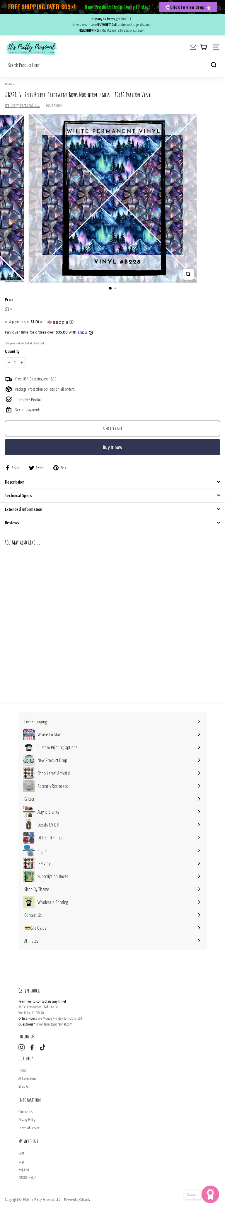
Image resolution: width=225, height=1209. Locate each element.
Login (22, 1161)
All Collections (27, 1078)
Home (8, 83)
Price (9, 299)
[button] (112, 322)
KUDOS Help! (27, 1177)
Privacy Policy (26, 1119)
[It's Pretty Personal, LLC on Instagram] (21, 1047)
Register (23, 1169)
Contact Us (25, 1111)
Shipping (10, 343)
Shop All (23, 1086)
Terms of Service (29, 1127)
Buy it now (112, 447)
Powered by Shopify (77, 1199)
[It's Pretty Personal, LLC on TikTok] (43, 1047)
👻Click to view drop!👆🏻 (188, 7)
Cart (21, 1153)
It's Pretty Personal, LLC (22, 105)
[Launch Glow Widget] (210, 1194)
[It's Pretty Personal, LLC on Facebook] (32, 1047)
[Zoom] (188, 274)
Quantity (12, 351)
